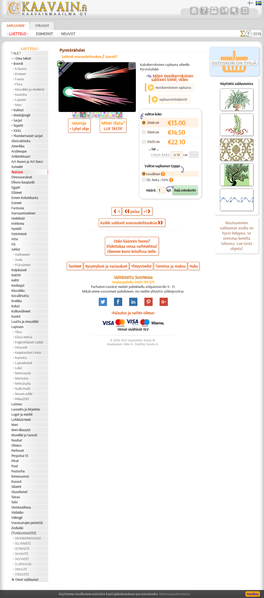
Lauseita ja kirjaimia (25, 409)
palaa (135, 211)
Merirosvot (23, 373)
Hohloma (17, 223)
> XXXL (16, 130)
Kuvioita (21, 94)
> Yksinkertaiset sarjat (27, 135)
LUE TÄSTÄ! (113, 128)
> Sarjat (16, 120)
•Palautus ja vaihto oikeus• (133, 312)
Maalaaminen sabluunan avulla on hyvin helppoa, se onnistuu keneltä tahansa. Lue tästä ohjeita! (236, 235)
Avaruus (17, 171)
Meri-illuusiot (20, 429)
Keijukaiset (19, 270)
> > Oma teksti (21, 58)
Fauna (19, 79)
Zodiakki (17, 528)
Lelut (18, 368)
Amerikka (17, 146)
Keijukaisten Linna (28, 352)
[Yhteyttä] (214, 14)
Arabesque (19, 151)
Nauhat (16, 440)
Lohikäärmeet (21, 419)
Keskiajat (17, 285)
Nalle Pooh (22, 388)
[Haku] (234, 14)
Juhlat (15, 249)
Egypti (15, 187)
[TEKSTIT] (22, 574)
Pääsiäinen (22, 264)
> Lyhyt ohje (79, 128)
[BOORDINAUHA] (28, 538)
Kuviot (16, 316)
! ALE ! (16, 53)
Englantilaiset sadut (29, 342)
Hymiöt (16, 228)
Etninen (20, 73)
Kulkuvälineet (20, 311)
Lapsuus (17, 326)
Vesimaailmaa (21, 507)
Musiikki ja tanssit (24, 435)
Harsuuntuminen (23, 213)
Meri (18, 104)
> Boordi (17, 63)
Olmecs (16, 445)
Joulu (18, 259)
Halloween (22, 254)
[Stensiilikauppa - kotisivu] (46, 14)
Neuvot (68, 34)
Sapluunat (15, 25)
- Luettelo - (17, 34)
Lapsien (20, 99)
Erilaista (21, 68)
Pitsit (15, 460)
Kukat (15, 306)
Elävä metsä (23, 337)
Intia (14, 239)
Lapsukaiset (23, 362)
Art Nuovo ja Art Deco (27, 161)
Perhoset (17, 450)
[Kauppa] (194, 14)
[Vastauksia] (204, 14)
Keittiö (16, 275)
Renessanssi (20, 476)
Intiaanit (21, 347)
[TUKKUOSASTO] (23, 533)
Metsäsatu (23, 383)
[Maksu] (224, 14)
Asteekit (17, 166)
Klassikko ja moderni (29, 89)
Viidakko (17, 512)
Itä (13, 244)
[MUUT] (21, 569)
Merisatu (21, 378)
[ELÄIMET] (23, 543)
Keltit (15, 280)
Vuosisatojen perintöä (27, 522)
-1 (118, 211)
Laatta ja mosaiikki (24, 321)
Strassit (42, 25)
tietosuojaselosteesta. (175, 594)
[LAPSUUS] (23, 564)
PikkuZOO (22, 399)
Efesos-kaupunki (23, 182)
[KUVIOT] (22, 558)
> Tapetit (17, 125)
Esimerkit (44, 34)
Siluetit (16, 486)
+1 (145, 211)
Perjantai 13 (19, 455)
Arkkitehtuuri (20, 156)
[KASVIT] (21, 553)
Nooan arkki (23, 393)
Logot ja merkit (22, 414)
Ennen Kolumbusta (24, 197)
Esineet (16, 202)
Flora (18, 84)
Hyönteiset (19, 233)
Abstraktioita (20, 141)
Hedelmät (18, 218)
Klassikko (18, 290)
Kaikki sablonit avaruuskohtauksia (128, 222)
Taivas (15, 497)
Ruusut (16, 481)
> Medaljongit (20, 115)
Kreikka (16, 300)
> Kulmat (17, 110)
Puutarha (18, 471)
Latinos (16, 404)
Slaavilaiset (19, 491)
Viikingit (17, 517)
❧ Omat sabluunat (24, 579)
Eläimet (16, 192)
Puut (14, 466)
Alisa (18, 331)
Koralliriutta (20, 295)
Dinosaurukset (21, 177)
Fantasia (17, 208)
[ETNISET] (22, 548)
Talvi (14, 502)
